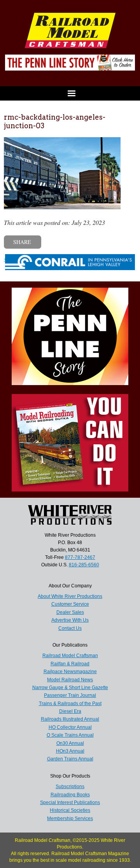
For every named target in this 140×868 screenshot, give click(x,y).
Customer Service (70, 604)
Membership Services (70, 818)
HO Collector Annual (70, 727)
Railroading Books (70, 794)
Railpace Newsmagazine (70, 671)
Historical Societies (70, 810)
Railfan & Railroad (70, 663)
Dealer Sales (70, 612)
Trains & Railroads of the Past (70, 703)
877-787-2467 (80, 557)
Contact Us (70, 628)
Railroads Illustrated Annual (70, 719)
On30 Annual (70, 743)
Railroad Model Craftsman (70, 655)
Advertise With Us (70, 620)
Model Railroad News (70, 679)
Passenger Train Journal (70, 695)
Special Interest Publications (70, 802)
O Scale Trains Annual (70, 735)
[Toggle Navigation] (70, 93)
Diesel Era (70, 711)
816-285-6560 (84, 564)
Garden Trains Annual (70, 759)
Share (22, 242)
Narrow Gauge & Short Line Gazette (70, 687)
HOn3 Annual (70, 751)
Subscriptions (70, 786)
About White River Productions (70, 596)
